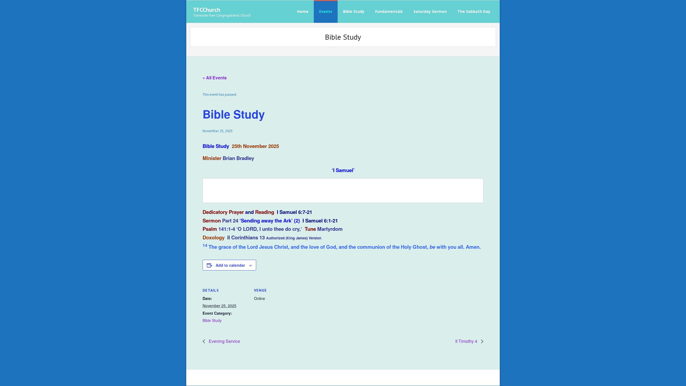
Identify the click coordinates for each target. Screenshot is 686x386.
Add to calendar (230, 265)
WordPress (269, 378)
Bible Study (212, 320)
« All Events (215, 78)
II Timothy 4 (466, 341)
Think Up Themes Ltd (226, 378)
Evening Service (224, 341)
